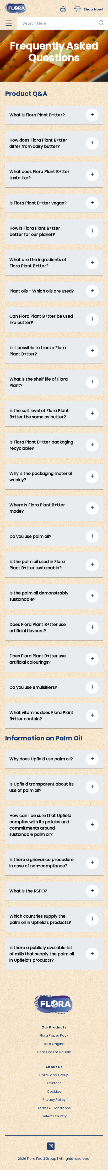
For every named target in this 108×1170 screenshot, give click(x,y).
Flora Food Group (54, 1074)
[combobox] (62, 23)
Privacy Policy (54, 1099)
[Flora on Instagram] (51, 1146)
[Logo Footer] (54, 997)
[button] (63, 9)
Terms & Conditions (54, 1108)
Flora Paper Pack (54, 1035)
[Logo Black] (15, 2)
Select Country (54, 1116)
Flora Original (54, 1043)
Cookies (54, 1091)
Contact (54, 1083)
